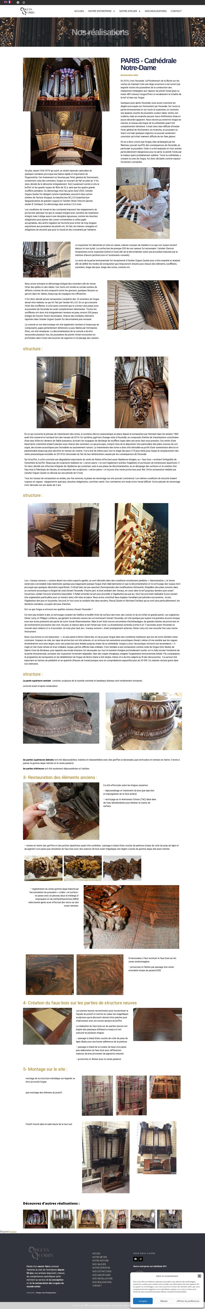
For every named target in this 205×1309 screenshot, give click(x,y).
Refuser (164, 1301)
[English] (6, 1)
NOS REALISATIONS (156, 11)
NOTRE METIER (99, 1257)
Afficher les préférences (188, 1301)
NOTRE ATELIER (128, 11)
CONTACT (176, 11)
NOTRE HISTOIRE (100, 1260)
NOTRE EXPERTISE (101, 1267)
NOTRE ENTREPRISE (100, 11)
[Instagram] (23, 2)
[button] (199, 1276)
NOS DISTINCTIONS (101, 1271)
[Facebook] (17, 2)
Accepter (143, 1301)
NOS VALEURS (99, 1264)
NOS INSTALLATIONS (102, 1278)
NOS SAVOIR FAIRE (101, 1275)
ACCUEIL (79, 11)
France (12, 1231)
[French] (9, 1)
